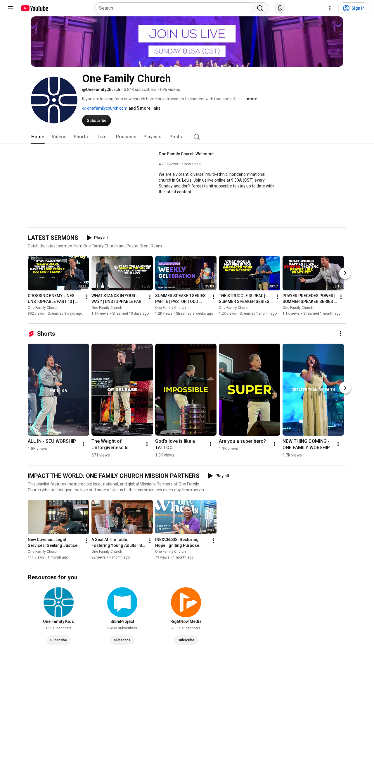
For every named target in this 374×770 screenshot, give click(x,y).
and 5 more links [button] (144, 108)
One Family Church (43, 308)
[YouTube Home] (34, 8)
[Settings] (329, 8)
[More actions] (86, 297)
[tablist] (187, 137)
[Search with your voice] (280, 8)
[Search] (260, 8)
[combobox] (174, 8)
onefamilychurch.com (106, 108)
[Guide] (10, 8)
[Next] (345, 273)
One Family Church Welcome (186, 153)
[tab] (38, 137)
